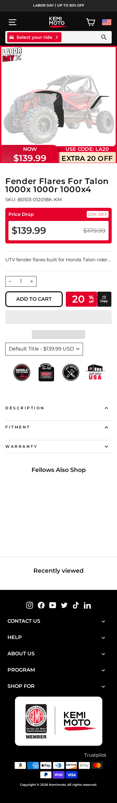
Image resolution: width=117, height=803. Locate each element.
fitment (17, 427)
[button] (58, 317)
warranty (21, 446)
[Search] (103, 37)
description (25, 408)
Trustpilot (95, 755)
